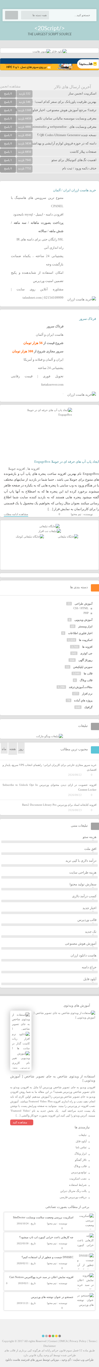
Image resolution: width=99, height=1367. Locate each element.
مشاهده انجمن (10, 86)
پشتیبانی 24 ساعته (50, 368)
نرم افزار (87, 693)
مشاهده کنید (20, 1122)
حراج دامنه (89, 967)
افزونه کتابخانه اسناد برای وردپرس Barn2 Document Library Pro (59, 804)
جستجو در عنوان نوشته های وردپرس (52, 1296)
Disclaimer (49, 1345)
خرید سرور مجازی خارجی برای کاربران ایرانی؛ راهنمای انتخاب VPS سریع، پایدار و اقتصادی (49, 767)
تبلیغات (83, 1134)
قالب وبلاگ (86, 680)
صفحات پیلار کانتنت (83, 151)
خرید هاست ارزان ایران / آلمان (74, 190)
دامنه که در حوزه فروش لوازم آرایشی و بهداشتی (63, 143)
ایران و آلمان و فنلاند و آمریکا (43, 359)
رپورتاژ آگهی (85, 660)
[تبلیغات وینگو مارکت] (49, 736)
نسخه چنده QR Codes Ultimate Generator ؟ (66, 135)
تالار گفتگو (81, 1159)
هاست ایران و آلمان (49, 334)
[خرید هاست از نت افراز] (49, 531)
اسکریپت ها (85, 639)
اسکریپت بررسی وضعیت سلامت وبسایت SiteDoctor (43, 1217)
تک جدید (90, 932)
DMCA (63, 1341)
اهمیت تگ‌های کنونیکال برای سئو (74, 160)
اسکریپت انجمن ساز (82, 93)
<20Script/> (49, 28)
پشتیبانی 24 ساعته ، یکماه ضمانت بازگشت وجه (37, 260)
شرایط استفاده (78, 1184)
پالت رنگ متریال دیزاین (73, 1190)
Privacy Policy (78, 1341)
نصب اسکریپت (78, 1178)
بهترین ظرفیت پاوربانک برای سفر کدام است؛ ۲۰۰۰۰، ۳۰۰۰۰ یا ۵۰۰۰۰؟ (48, 102)
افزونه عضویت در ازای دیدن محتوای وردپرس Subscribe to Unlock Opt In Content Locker (49, 787)
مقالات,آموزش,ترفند (80, 687)
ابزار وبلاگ (80, 1153)
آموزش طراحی (83, 603)
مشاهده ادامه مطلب (16, 514)
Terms (92, 1341)
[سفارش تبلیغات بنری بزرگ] (49, 526)
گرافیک (88, 707)
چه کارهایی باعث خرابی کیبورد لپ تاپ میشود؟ (46, 1237)
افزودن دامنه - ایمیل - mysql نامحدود (38, 214)
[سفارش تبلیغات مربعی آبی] (68, 536)
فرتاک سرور (87, 319)
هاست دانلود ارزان (83, 955)
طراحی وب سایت (83, 1359)
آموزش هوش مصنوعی (80, 943)
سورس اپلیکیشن (82, 666)
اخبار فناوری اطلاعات (80, 633)
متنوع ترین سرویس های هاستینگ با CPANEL (37, 202)
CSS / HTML (81, 608)
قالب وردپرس (86, 920)
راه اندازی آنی (53, 248)
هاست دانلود (12, 1359)
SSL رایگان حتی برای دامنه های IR (39, 239)
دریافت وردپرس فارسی (73, 1197)
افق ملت (90, 849)
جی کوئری (86, 653)
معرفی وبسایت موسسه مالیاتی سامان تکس (65, 118)
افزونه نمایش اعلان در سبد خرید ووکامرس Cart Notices (41, 1277)
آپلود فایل (89, 979)
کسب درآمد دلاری (84, 896)
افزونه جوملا (16, 469)
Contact (52, 1341)
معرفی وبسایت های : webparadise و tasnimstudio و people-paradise (50, 127)
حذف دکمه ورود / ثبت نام (79, 168)
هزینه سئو (89, 837)
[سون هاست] (41, 51)
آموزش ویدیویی (83, 619)
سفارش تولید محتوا (83, 884)
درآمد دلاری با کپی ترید (80, 860)
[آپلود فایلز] (59, 51)
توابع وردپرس (79, 1172)
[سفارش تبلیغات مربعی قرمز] (30, 536)
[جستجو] (11, 15)
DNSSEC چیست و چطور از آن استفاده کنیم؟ (47, 1257)
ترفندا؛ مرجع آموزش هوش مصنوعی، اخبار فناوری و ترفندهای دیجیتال (49, 110)
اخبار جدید (89, 908)
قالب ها (88, 673)
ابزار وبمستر (85, 626)
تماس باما (81, 1147)
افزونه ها (33, 469)
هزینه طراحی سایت (82, 872)
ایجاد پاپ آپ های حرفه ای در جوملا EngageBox (66, 461)
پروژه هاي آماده (83, 700)
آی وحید (66, 1359)
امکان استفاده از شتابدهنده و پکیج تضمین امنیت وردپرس (37, 277)
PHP (86, 612)
